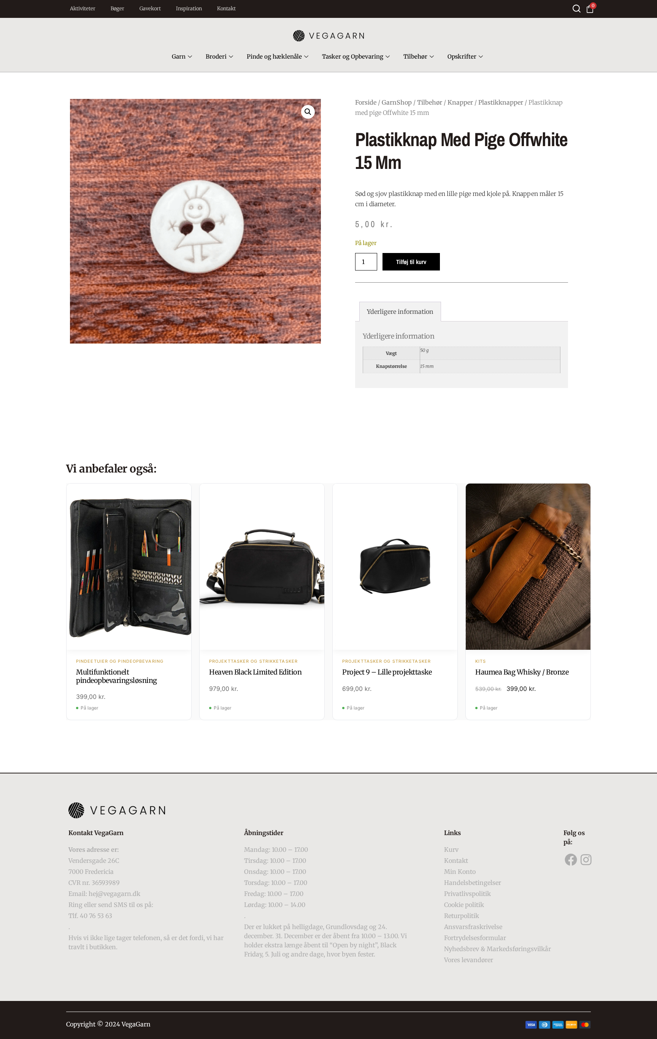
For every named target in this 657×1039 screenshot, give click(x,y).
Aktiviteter (82, 8)
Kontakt (226, 8)
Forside (365, 102)
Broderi (216, 56)
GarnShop (397, 102)
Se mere (129, 567)
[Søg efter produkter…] (576, 8)
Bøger (117, 8)
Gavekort (150, 8)
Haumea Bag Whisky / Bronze (521, 672)
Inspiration (189, 8)
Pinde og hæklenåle (274, 56)
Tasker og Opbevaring (352, 56)
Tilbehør (415, 56)
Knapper (460, 102)
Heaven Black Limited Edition (255, 672)
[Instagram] (586, 859)
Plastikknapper (500, 102)
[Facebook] (571, 859)
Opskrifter (462, 56)
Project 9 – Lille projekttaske (387, 672)
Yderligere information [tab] (400, 311)
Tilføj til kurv (411, 262)
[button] (308, 112)
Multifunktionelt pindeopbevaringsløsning (116, 676)
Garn (179, 56)
